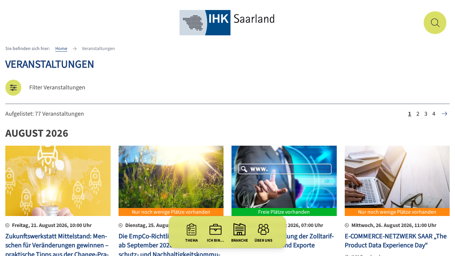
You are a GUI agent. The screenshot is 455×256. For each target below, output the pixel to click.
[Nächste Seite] (444, 113)
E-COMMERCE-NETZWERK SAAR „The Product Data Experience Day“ (396, 241)
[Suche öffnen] (435, 22)
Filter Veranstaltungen (57, 87)
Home (61, 48)
